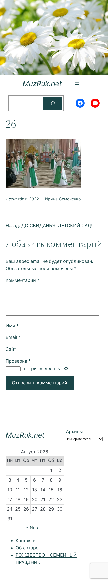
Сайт (11, 349)
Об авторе (27, 547)
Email (13, 337)
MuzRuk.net (42, 83)
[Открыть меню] (77, 84)
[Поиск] (52, 103)
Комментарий (22, 280)
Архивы (74, 431)
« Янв (32, 527)
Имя (12, 325)
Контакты (26, 540)
